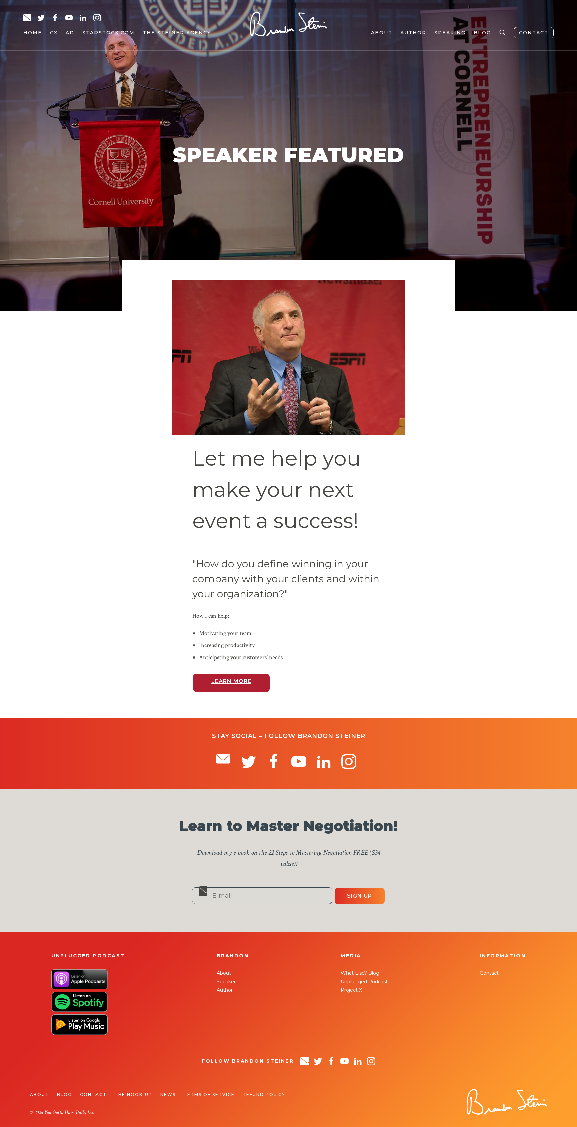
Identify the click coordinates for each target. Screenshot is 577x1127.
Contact (533, 33)
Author (413, 33)
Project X (351, 990)
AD (70, 33)
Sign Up (359, 896)
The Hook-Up (133, 1094)
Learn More (231, 681)
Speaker (226, 982)
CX (54, 33)
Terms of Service (209, 1094)
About (381, 33)
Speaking (450, 33)
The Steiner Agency (177, 33)
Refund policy (264, 1094)
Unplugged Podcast (364, 982)
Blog (482, 33)
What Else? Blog (360, 973)
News (168, 1094)
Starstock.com (108, 33)
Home (32, 33)
